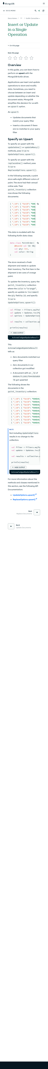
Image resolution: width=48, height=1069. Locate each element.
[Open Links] (44, 3)
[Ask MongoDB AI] (39, 10)
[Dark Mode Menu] (43, 10)
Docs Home (12, 18)
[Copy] (38, 204)
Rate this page (13, 53)
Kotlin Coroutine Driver (34, 18)
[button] (17, 332)
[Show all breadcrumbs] (21, 18)
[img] (10, 58)
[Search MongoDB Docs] (35, 10)
